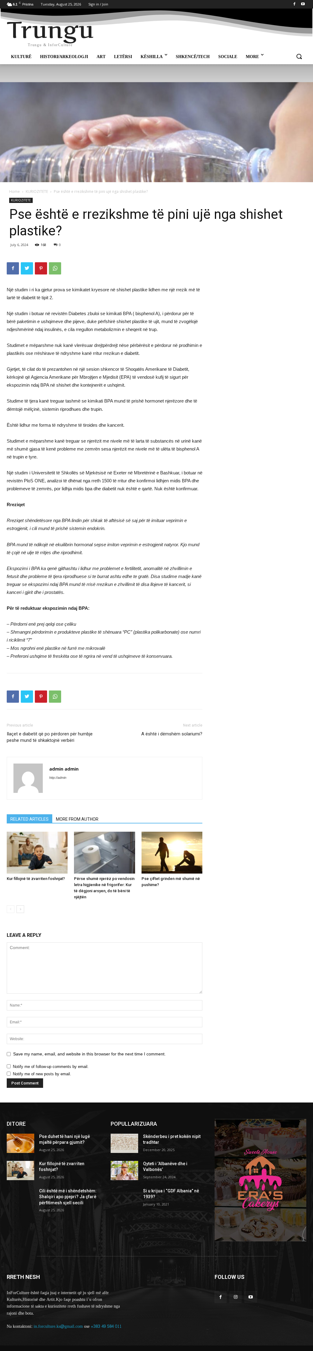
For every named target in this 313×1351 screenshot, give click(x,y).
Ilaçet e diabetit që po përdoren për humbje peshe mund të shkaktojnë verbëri (50, 737)
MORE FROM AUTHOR (77, 819)
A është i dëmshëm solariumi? (171, 734)
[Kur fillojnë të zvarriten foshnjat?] (37, 853)
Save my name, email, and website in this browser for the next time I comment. (89, 1053)
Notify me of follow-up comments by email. (51, 1066)
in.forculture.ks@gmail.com (58, 1326)
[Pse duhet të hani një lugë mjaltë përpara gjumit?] (20, 1143)
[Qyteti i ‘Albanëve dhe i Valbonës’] (124, 1170)
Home (14, 191)
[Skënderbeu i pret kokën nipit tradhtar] (124, 1143)
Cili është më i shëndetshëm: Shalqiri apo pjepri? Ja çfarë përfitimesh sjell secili (68, 1196)
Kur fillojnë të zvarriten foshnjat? (36, 878)
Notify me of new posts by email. (42, 1074)
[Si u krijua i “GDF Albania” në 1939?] (124, 1197)
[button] (299, 57)
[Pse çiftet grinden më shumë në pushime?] (172, 853)
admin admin (64, 769)
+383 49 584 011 (106, 1326)
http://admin (57, 777)
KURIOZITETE (37, 191)
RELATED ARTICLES (29, 819)
